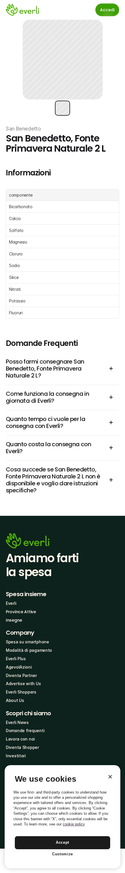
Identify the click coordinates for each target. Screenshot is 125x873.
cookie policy (74, 824)
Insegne (14, 620)
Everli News (17, 722)
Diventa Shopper (22, 747)
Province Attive (21, 612)
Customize (62, 854)
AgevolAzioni (19, 667)
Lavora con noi (20, 738)
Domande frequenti (25, 730)
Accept (62, 842)
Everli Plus (16, 658)
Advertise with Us (23, 683)
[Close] (110, 776)
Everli (11, 603)
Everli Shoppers (21, 691)
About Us (15, 700)
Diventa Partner (21, 675)
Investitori (16, 755)
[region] (62, 816)
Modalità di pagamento (29, 650)
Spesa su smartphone (27, 641)
